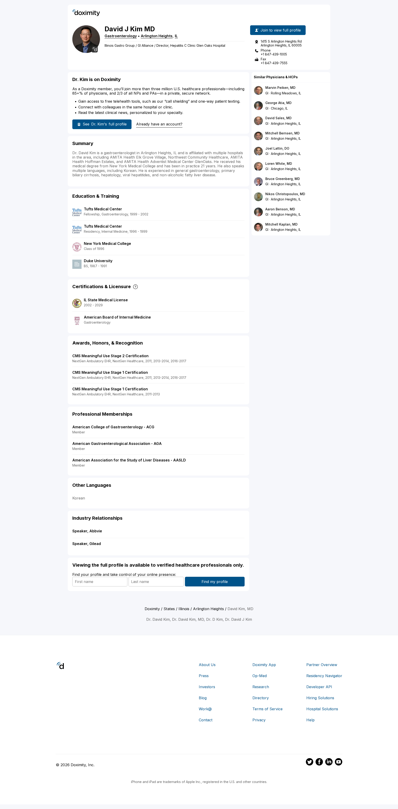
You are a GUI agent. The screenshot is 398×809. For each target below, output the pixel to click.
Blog (203, 698)
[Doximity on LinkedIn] (329, 762)
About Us (207, 664)
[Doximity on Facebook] (319, 762)
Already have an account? (159, 124)
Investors (207, 686)
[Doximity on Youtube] (338, 762)
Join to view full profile (280, 30)
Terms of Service (267, 709)
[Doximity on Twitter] (309, 762)
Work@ (205, 709)
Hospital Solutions (322, 709)
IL (176, 36)
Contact (205, 720)
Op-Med (259, 675)
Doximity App (264, 664)
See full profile (105, 124)
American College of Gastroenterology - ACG (113, 427)
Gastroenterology (121, 36)
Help (310, 720)
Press (204, 675)
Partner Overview (321, 664)
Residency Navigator (324, 675)
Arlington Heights (157, 36)
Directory (260, 698)
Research (260, 686)
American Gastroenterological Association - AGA (117, 443)
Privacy (259, 720)
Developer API (319, 686)
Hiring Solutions (320, 698)
